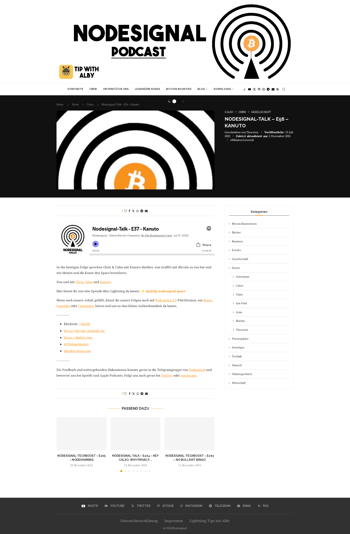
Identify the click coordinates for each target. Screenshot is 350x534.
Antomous (242, 276)
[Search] (284, 89)
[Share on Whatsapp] (137, 211)
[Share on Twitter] (133, 211)
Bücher (236, 232)
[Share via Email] (146, 211)
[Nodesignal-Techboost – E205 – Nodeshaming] (82, 433)
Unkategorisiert (242, 374)
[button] (62, 444)
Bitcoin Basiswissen (244, 224)
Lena (239, 312)
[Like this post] (125, 211)
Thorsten (252, 132)
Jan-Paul (241, 303)
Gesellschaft (240, 259)
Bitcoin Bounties (178, 89)
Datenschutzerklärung (139, 520)
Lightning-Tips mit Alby (209, 520)
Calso (239, 285)
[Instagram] (263, 89)
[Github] (259, 89)
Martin (240, 321)
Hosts (236, 268)
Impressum (173, 520)
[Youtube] (249, 89)
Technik (237, 356)
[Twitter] (254, 89)
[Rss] (277, 89)
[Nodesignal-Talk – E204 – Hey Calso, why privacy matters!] (136, 433)
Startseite (75, 89)
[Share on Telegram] (141, 211)
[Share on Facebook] (129, 211)
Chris (239, 294)
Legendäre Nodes (147, 89)
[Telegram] (268, 89)
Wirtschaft (239, 383)
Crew (93, 89)
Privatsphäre (240, 339)
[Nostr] (244, 89)
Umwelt (237, 365)
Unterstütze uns (116, 89)
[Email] (273, 89)
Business (237, 241)
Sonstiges (238, 347)
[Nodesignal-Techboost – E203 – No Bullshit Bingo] (189, 433)
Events (236, 250)
